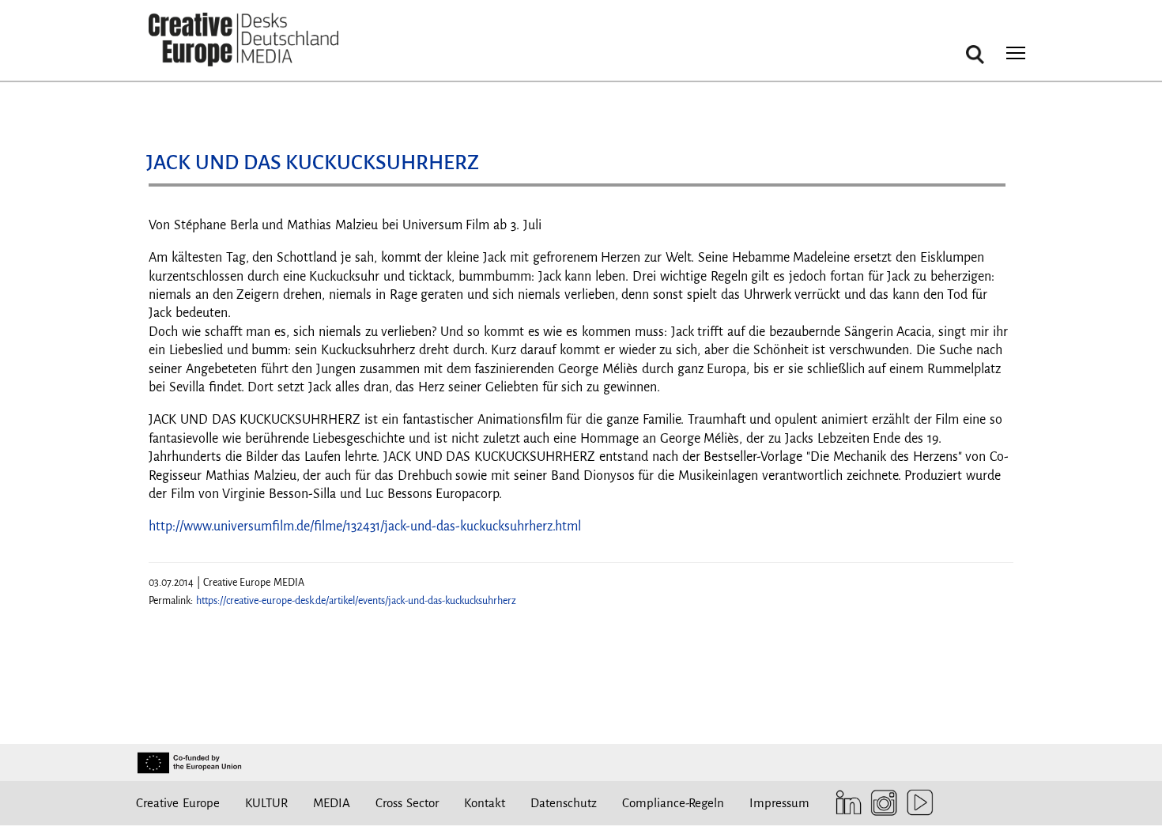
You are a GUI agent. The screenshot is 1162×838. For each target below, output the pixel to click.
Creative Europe (178, 803)
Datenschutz (563, 803)
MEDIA (331, 803)
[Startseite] (243, 40)
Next (986, 191)
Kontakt (484, 803)
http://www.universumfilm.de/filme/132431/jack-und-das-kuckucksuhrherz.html (365, 526)
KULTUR (266, 803)
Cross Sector (407, 803)
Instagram (880, 803)
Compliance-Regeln (673, 803)
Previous (176, 191)
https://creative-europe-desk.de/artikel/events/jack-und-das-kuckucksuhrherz (356, 600)
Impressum (779, 803)
